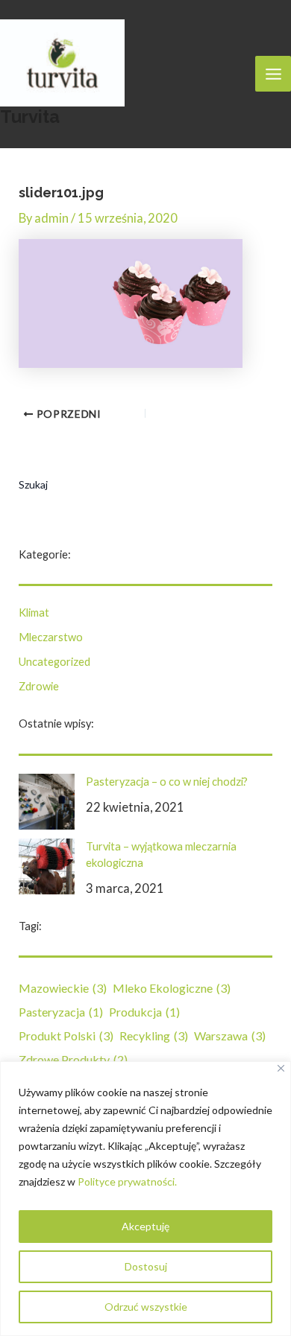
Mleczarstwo (51, 637)
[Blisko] (281, 1068)
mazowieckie (63, 988)
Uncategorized (54, 661)
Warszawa (230, 1035)
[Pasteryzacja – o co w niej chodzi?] (47, 802)
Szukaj (33, 484)
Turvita (30, 116)
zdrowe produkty (73, 1059)
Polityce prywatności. (127, 1181)
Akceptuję (145, 1226)
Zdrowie (39, 686)
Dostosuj (146, 1266)
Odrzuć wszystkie (145, 1306)
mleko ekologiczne (172, 988)
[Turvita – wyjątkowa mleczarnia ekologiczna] (47, 866)
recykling (153, 1035)
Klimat (34, 612)
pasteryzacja (61, 1012)
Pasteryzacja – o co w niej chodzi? (167, 781)
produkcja (144, 1012)
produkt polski (66, 1035)
